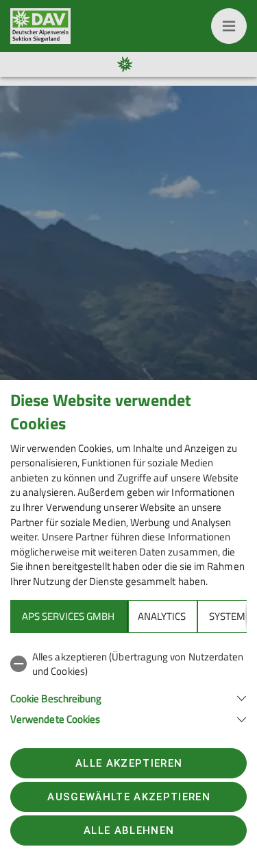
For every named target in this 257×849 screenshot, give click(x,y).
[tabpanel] (128, 685)
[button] (128, 697)
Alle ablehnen (129, 830)
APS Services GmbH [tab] (68, 616)
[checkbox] (128, 664)
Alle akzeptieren (128, 763)
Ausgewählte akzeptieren (128, 797)
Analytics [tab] (162, 616)
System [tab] (227, 616)
